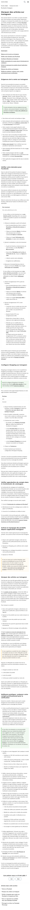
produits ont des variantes (10, 591)
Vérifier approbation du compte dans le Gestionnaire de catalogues (15, 62)
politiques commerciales (21, 122)
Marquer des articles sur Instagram (9, 69)
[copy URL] (2, 81)
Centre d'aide (4, 5)
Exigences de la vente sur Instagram (10, 54)
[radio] (11, 879)
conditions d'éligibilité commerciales (13, 130)
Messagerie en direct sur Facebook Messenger (10, 904)
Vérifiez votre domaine (8, 144)
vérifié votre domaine (17, 384)
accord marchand (8, 124)
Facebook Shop (18, 156)
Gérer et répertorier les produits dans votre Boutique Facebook (10, 899)
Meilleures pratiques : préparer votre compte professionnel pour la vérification (12, 72)
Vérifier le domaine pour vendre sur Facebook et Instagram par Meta (11, 895)
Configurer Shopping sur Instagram (9, 58)
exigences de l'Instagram (9, 857)
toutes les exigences (19, 385)
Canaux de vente (14, 5)
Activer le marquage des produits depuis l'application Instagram (14, 66)
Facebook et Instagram (6, 7)
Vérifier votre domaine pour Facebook (10, 56)
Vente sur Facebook (7, 888)
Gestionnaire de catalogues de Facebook (17, 504)
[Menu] (28, 2)
